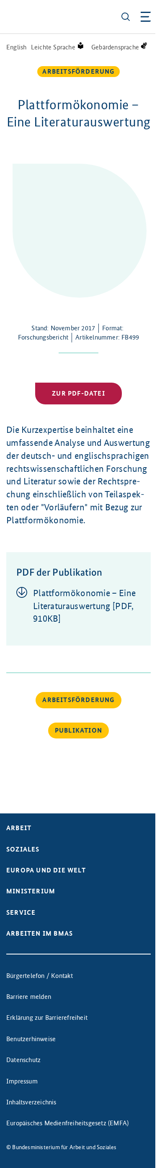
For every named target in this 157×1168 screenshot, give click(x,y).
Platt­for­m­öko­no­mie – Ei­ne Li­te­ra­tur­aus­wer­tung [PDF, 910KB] (84, 606)
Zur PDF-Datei (78, 393)
